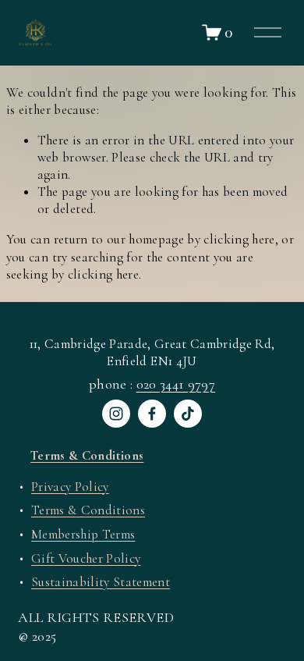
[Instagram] (116, 414)
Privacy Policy (70, 486)
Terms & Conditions (88, 510)
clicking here (238, 239)
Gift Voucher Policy (85, 558)
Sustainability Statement (100, 582)
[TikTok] (188, 414)
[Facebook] (152, 414)
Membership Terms (83, 534)
